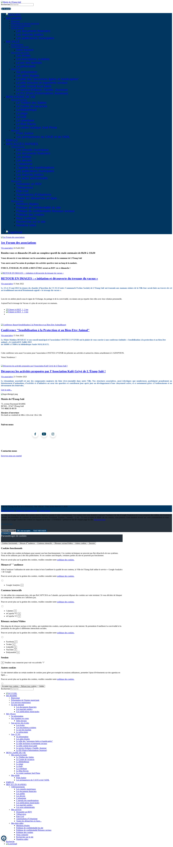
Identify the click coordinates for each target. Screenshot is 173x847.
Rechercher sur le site (30, 221)
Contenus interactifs (44, 543)
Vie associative (7, 248)
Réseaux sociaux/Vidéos (64, 543)
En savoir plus (99, 520)
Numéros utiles (26, 225)
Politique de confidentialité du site (38, 207)
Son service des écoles (20, 53)
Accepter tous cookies (10, 686)
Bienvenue (15, 21)
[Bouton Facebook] (3, 838)
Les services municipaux (21, 26)
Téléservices (24, 187)
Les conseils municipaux (32, 149)
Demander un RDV (29, 184)
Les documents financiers (33, 31)
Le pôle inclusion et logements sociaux (42, 82)
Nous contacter (26, 218)
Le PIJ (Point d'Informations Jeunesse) (42, 93)
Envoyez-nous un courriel (11, 456)
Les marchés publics (30, 34)
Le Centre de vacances (31, 106)
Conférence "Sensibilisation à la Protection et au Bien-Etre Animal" (45, 330)
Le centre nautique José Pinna (36, 127)
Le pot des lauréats (29, 62)
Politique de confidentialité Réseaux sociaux (45, 211)
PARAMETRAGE (8, 531)
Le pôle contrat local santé (33, 86)
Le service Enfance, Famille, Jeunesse (42, 89)
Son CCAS (15, 69)
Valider (41, 686)
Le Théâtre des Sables (31, 102)
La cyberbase (25, 120)
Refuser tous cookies (29, 686)
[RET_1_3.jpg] (17, 312)
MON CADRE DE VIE (20, 97)
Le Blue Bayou (26, 124)
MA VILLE (13, 41)
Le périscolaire (26, 66)
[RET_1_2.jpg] (17, 309)
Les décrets (24, 160)
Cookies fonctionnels (9, 543)
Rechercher (5, 4)
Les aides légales (27, 75)
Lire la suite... (6, 390)
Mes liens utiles (17, 201)
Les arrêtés (23, 157)
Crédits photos (44, 511)
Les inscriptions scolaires (33, 59)
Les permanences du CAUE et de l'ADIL (43, 137)
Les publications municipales (35, 38)
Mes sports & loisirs (19, 100)
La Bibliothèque (26, 109)
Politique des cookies (30, 214)
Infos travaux (25, 49)
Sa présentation (17, 44)
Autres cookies (80, 543)
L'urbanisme (24, 164)
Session (92, 543)
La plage (22, 113)
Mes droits (15, 130)
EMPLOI (12, 140)
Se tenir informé (17, 28)
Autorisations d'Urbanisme (33, 194)
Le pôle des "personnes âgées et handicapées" (47, 79)
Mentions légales (27, 204)
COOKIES (6, 533)
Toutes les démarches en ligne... (37, 198)
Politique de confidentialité (26, 511)
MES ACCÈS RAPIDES (22, 144)
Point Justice (24, 133)
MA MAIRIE (14, 18)
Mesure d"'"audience (27, 543)
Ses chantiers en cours (20, 47)
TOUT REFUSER (39, 531)
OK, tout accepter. (24, 531)
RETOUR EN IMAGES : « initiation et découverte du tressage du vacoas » (49, 278)
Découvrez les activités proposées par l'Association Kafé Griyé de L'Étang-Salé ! (53, 371)
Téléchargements (18, 147)
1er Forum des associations (18, 242)
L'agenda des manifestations (35, 167)
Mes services (16, 181)
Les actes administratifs (32, 178)
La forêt (21, 117)
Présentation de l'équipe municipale (25, 23)
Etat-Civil (22, 191)
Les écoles (23, 55)
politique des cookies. (65, 560)
